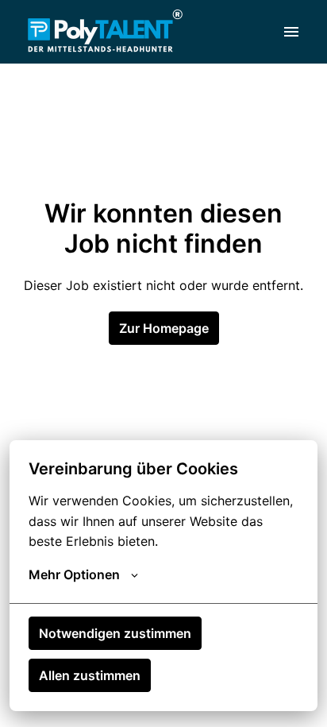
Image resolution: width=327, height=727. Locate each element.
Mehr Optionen (74, 574)
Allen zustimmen (89, 675)
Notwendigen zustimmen (115, 633)
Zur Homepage (164, 328)
